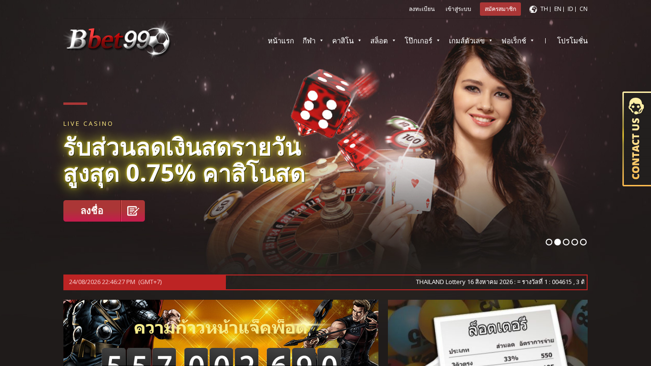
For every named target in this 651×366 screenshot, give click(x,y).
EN (557, 9)
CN (584, 9)
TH (544, 9)
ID (570, 9)
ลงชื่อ (92, 210)
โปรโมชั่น (572, 40)
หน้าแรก (281, 40)
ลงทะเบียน (422, 9)
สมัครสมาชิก (500, 9)
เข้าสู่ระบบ (458, 9)
